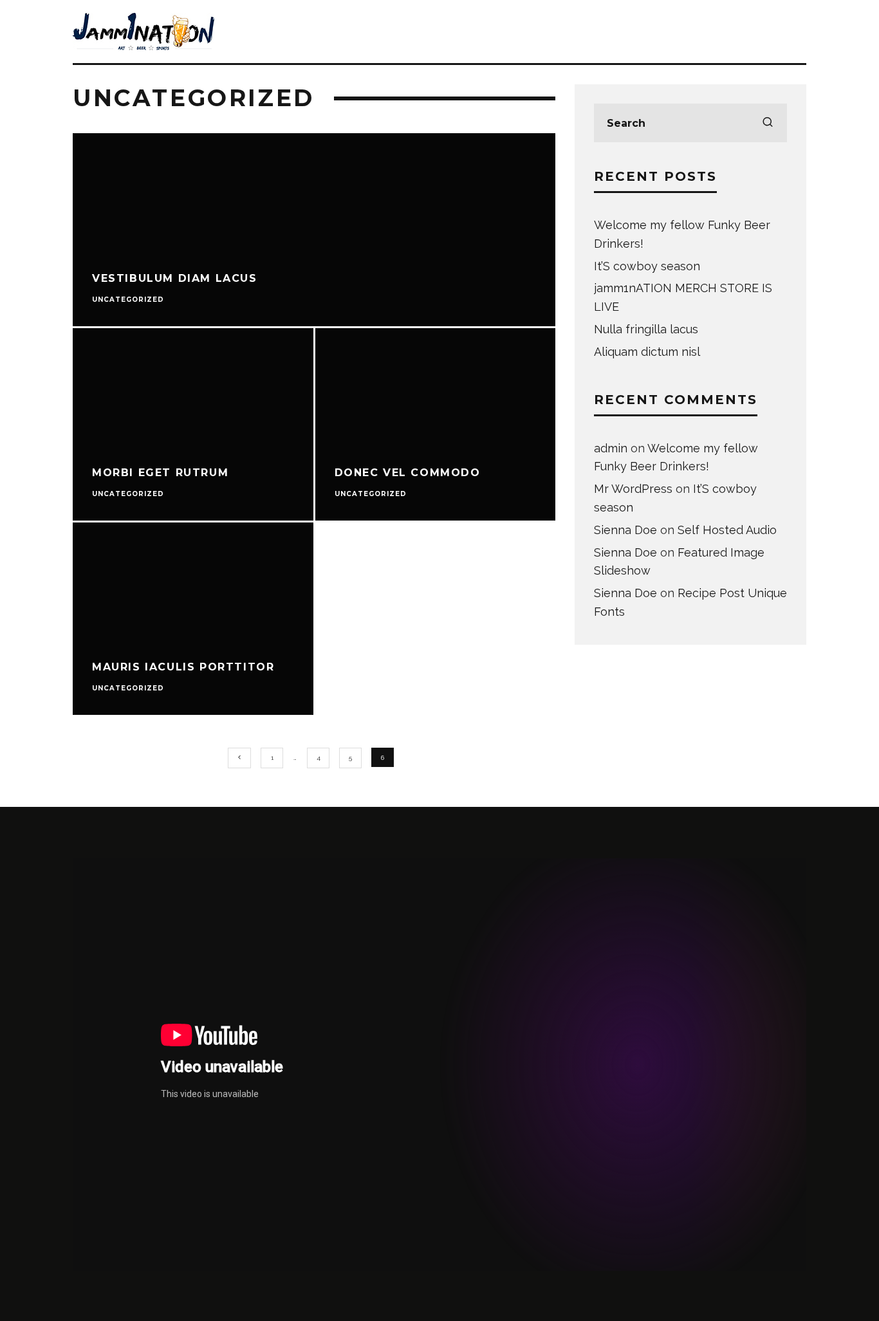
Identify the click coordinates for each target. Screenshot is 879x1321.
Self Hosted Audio (727, 530)
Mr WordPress (633, 488)
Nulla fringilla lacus (646, 329)
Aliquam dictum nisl (647, 351)
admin (610, 448)
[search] (767, 123)
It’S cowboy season (647, 266)
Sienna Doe (625, 530)
